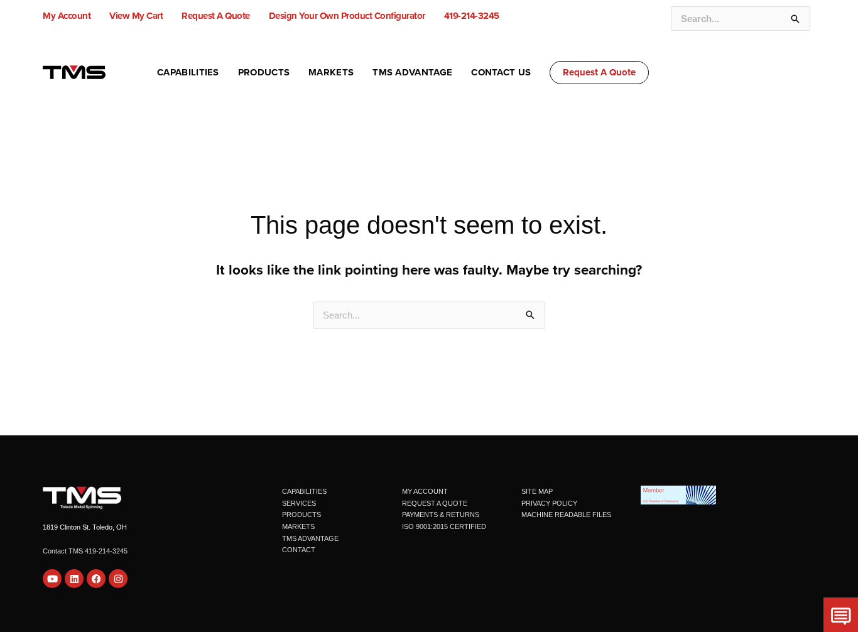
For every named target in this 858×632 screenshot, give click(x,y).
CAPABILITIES (304, 491)
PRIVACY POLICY (549, 503)
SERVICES (299, 503)
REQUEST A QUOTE (434, 503)
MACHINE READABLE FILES (566, 514)
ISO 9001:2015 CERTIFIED (444, 526)
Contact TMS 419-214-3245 (85, 551)
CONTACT (298, 549)
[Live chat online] (840, 614)
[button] (599, 72)
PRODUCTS (301, 514)
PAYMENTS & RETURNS (440, 514)
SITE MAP (537, 491)
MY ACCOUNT (425, 491)
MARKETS (298, 526)
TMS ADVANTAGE (310, 538)
